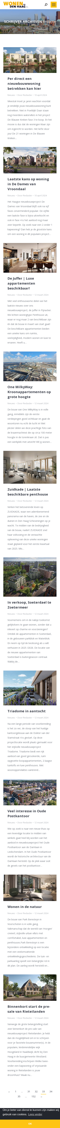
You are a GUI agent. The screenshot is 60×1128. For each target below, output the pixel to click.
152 (34, 1096)
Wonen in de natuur (25, 906)
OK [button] (30, 1123)
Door (25, 95)
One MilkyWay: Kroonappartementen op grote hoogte (29, 392)
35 (19, 1096)
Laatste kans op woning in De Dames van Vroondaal (28, 184)
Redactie (49, 21)
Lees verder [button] (35, 1114)
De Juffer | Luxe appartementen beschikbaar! (21, 283)
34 (51, 1091)
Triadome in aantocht (27, 711)
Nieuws (11, 95)
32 (36, 1091)
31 (29, 1091)
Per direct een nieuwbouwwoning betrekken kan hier (24, 83)
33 (43, 1091)
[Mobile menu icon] (54, 5)
